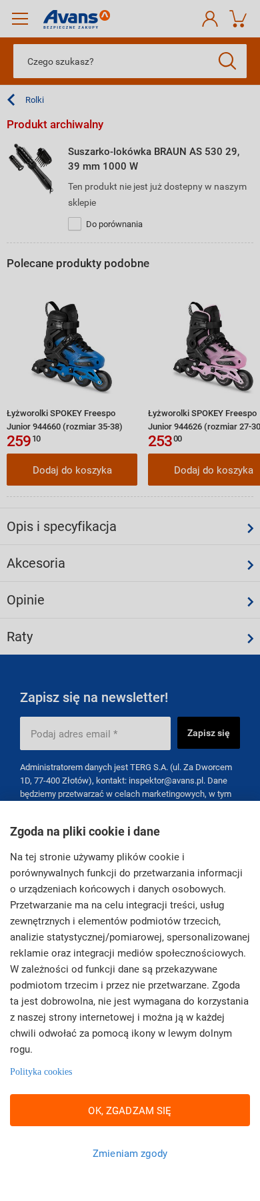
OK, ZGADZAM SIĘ (129, 1110)
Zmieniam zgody (130, 1153)
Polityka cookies (41, 1072)
